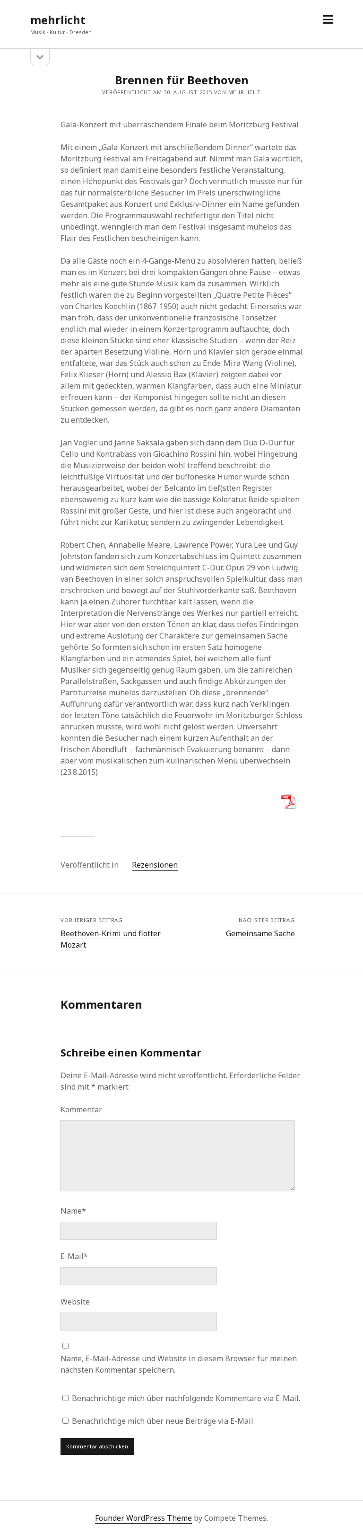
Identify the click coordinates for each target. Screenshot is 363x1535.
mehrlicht (58, 19)
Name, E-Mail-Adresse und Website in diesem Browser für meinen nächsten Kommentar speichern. (178, 1364)
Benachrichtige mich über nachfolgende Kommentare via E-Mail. (186, 1398)
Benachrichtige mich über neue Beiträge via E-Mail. (163, 1421)
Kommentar (81, 1109)
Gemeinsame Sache (260, 933)
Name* (73, 1211)
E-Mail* (74, 1256)
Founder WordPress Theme (143, 1518)
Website (75, 1301)
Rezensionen (155, 865)
